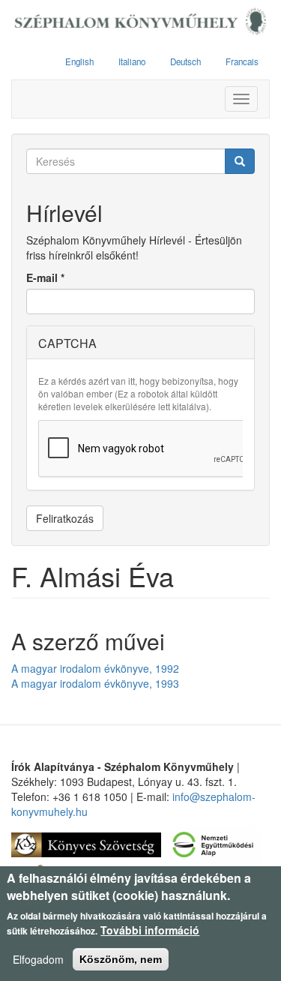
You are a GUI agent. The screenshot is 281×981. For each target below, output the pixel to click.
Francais (242, 62)
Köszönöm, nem (120, 959)
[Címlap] (140, 22)
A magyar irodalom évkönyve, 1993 (95, 683)
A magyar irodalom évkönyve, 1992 (95, 668)
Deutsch (185, 62)
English (79, 62)
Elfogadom (38, 959)
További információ (149, 930)
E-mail (45, 277)
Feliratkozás (65, 518)
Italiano (131, 62)
